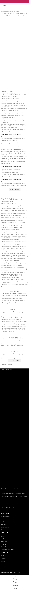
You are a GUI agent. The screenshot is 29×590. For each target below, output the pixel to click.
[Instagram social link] (13, 1)
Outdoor (3, 529)
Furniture (3, 521)
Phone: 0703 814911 (7, 502)
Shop (2, 536)
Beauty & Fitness (5, 527)
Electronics (4, 524)
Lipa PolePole (4, 538)
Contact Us (4, 546)
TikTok (3, 561)
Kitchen (3, 519)
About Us (3, 544)
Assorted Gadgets (5, 516)
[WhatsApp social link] (15, 1)
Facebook (3, 555)
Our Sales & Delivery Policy (7, 549)
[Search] (27, 5)
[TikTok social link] (17, 1)
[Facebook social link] (12, 1)
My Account (4, 541)
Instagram (3, 558)
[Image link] (13, 428)
